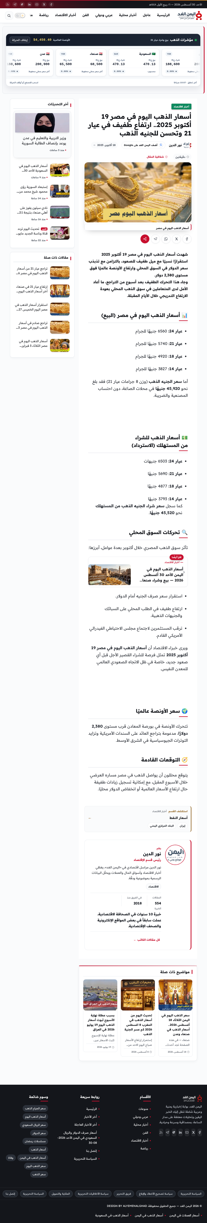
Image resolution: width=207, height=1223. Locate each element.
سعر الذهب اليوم (36, 1166)
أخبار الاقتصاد (65, 15)
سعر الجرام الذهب (35, 1108)
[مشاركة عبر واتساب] (166, 238)
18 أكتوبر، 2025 (106, 145)
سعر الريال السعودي (34, 1124)
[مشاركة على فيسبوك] (187, 238)
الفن (85, 15)
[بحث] (9, 15)
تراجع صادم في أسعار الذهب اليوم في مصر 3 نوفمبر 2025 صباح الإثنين (31, 327)
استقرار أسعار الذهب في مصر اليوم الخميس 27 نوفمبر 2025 (31, 309)
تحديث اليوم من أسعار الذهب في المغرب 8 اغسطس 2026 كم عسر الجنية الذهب (138, 1024)
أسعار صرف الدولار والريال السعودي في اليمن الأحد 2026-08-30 (77, 1138)
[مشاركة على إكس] (176, 238)
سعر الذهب (39, 1174)
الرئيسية (163, 15)
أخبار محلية (127, 15)
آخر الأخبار (90, 1117)
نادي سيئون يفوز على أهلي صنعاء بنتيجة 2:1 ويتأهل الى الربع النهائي (32, 212)
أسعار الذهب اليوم (35, 1116)
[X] (44, 4)
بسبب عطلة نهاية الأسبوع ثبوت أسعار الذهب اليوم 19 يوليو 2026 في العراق (100, 1022)
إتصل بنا (91, 1151)
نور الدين (175, 145)
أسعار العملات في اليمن (184, 1215)
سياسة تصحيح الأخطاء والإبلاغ (156, 1193)
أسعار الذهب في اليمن (33, 1157)
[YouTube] (36, 4)
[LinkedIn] (29, 4)
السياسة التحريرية (85, 1158)
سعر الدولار (39, 1133)
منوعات (143, 1109)
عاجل (147, 15)
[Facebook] (51, 4)
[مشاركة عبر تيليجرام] (155, 238)
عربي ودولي (104, 15)
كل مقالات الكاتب (146, 940)
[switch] (20, 15)
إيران (182, 825)
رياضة (44, 15)
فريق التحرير (124, 1193)
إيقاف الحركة (20, 40)
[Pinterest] (22, 4)
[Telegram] (15, 4)
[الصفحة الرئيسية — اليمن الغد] (189, 15)
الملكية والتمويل (61, 1193)
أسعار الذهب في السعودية (112, 1215)
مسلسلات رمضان (35, 1141)
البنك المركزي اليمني (162, 825)
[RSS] (7, 4)
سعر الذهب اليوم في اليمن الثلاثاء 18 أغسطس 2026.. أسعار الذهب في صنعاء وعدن (176, 1024)
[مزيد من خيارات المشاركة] (144, 238)
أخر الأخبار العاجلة (85, 1125)
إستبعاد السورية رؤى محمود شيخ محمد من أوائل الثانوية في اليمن (33, 191)
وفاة (10, 1157)
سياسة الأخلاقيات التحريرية (93, 1193)
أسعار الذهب (38, 1149)
